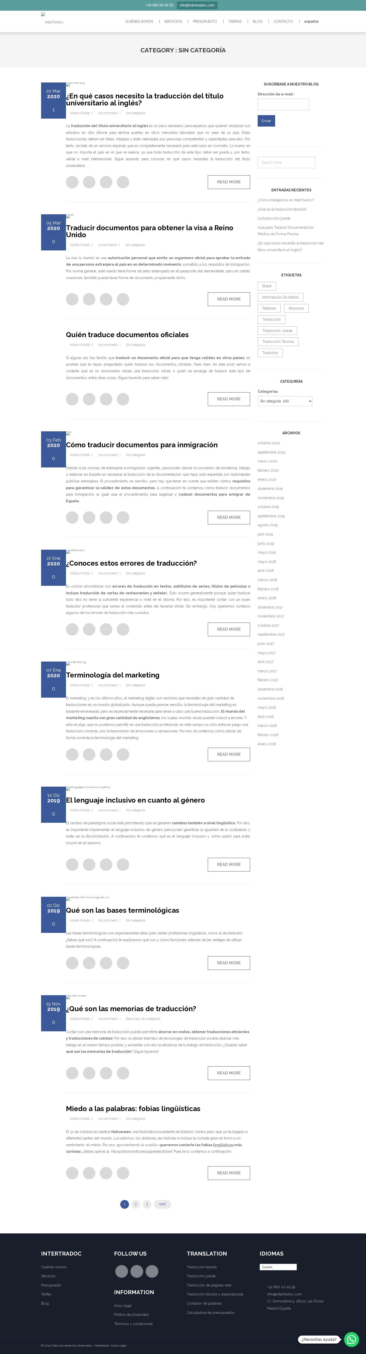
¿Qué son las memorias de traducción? (131, 1009)
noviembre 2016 (271, 698)
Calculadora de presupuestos (211, 1313)
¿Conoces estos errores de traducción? (131, 563)
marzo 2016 (267, 726)
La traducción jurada (274, 218)
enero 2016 (267, 744)
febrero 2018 (268, 589)
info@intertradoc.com (197, 5)
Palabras (269, 308)
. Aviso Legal (117, 1345)
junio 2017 (266, 644)
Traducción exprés (202, 1267)
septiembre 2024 (271, 452)
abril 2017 (265, 662)
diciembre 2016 (270, 689)
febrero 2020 (268, 470)
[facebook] (121, 1271)
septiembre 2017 (271, 634)
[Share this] (72, 182)
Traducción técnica (278, 342)
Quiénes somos (139, 21)
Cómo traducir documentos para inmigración (142, 445)
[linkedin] (152, 1271)
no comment (108, 113)
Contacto (283, 21)
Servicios (173, 21)
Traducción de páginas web (209, 1285)
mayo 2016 (267, 707)
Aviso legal (123, 1306)
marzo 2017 (267, 671)
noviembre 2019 (271, 498)
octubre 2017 (268, 625)
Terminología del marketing (113, 675)
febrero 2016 (268, 735)
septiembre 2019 (271, 516)
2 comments (107, 245)
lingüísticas (223, 1145)
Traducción (271, 319)
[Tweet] (106, 182)
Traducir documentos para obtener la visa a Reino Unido (149, 231)
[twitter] (136, 1271)
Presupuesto (205, 21)
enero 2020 (267, 479)
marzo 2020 (268, 461)
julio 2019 (265, 534)
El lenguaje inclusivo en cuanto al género (135, 800)
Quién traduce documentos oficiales (127, 335)
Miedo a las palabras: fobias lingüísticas (133, 1109)
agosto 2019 (268, 525)
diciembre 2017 (270, 607)
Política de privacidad (131, 1315)
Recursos (133, 1019)
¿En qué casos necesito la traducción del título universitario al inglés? (145, 99)
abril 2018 (266, 571)
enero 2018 (267, 598)
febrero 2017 (268, 680)
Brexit (266, 286)
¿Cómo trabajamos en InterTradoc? (286, 200)
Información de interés (280, 297)
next (162, 1204)
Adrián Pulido (80, 113)
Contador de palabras (204, 1303)
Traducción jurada (277, 331)
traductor (270, 353)
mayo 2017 (266, 653)
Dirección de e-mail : (276, 94)
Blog (257, 21)
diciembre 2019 (270, 489)
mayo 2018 (267, 562)
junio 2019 (266, 543)
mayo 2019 (267, 552)
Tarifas (235, 21)
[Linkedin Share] (123, 182)
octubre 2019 (268, 507)
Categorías (268, 391)
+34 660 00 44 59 (159, 5)
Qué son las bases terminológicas (122, 910)
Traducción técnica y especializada (215, 1294)
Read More (229, 182)
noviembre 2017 (271, 616)
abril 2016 (266, 717)
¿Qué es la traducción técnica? (282, 209)
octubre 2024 (269, 443)
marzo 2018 (267, 580)
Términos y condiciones (133, 1324)
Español (311, 21)
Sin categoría (135, 113)
